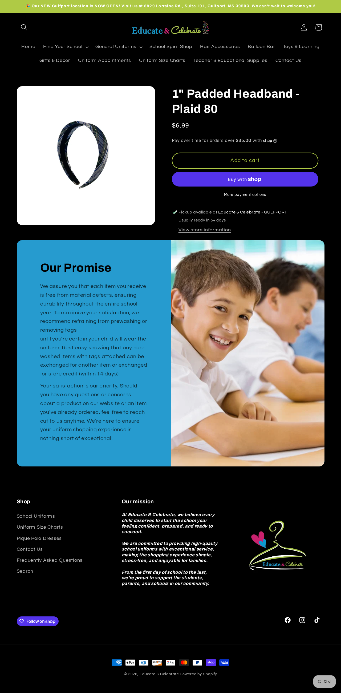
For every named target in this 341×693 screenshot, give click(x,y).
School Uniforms (36, 516)
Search (25, 571)
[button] (24, 27)
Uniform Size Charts (40, 527)
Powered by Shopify (198, 674)
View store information (204, 230)
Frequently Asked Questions (50, 560)
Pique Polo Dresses (39, 538)
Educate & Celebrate (159, 674)
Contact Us (30, 549)
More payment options (245, 195)
